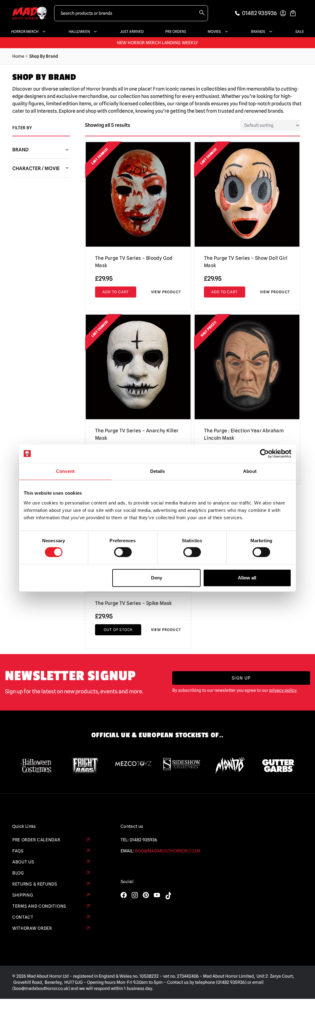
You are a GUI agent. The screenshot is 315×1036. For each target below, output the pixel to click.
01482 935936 (143, 839)
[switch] (123, 552)
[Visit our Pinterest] (146, 895)
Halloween (79, 31)
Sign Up (241, 678)
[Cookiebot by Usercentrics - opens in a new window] (264, 453)
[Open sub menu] (42, 32)
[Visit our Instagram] (135, 895)
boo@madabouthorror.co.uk (168, 850)
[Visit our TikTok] (168, 895)
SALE (299, 31)
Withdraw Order (32, 928)
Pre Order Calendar (36, 839)
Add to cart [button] (115, 292)
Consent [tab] (65, 471)
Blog (18, 872)
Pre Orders (175, 31)
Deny (156, 577)
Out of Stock (118, 629)
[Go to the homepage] (29, 13)
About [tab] (250, 471)
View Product (166, 292)
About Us (23, 861)
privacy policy (283, 690)
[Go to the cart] (293, 13)
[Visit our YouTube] (157, 895)
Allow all (247, 577)
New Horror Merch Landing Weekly (157, 43)
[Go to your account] (283, 13)
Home (18, 56)
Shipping (22, 895)
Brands (258, 31)
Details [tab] (157, 471)
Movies (214, 31)
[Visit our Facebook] (124, 895)
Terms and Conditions (39, 906)
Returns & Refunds (34, 884)
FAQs (18, 850)
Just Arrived (132, 31)
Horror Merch (24, 31)
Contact (23, 917)
